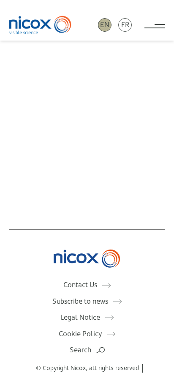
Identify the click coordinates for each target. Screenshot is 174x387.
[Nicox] (40, 25)
